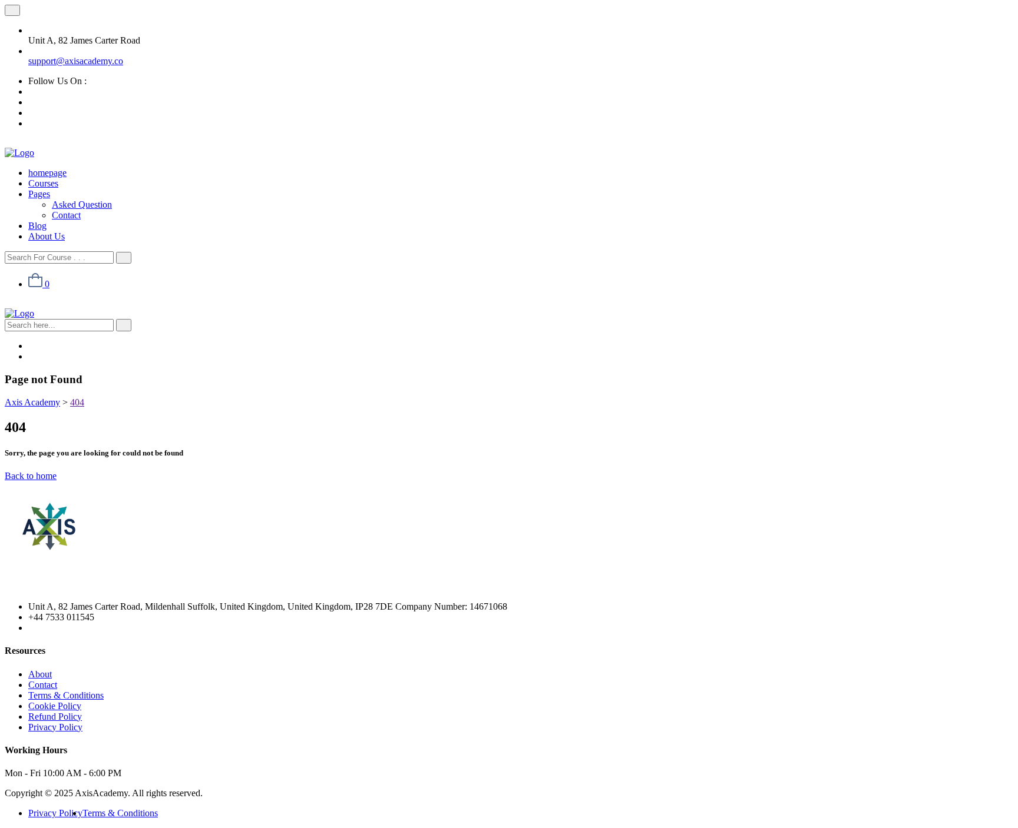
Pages (39, 194)
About (40, 674)
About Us (46, 236)
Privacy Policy (55, 727)
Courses (43, 183)
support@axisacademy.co (75, 61)
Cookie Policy (54, 706)
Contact (66, 215)
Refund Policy (55, 716)
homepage (47, 173)
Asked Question (82, 204)
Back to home (31, 476)
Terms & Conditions (66, 695)
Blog (37, 226)
